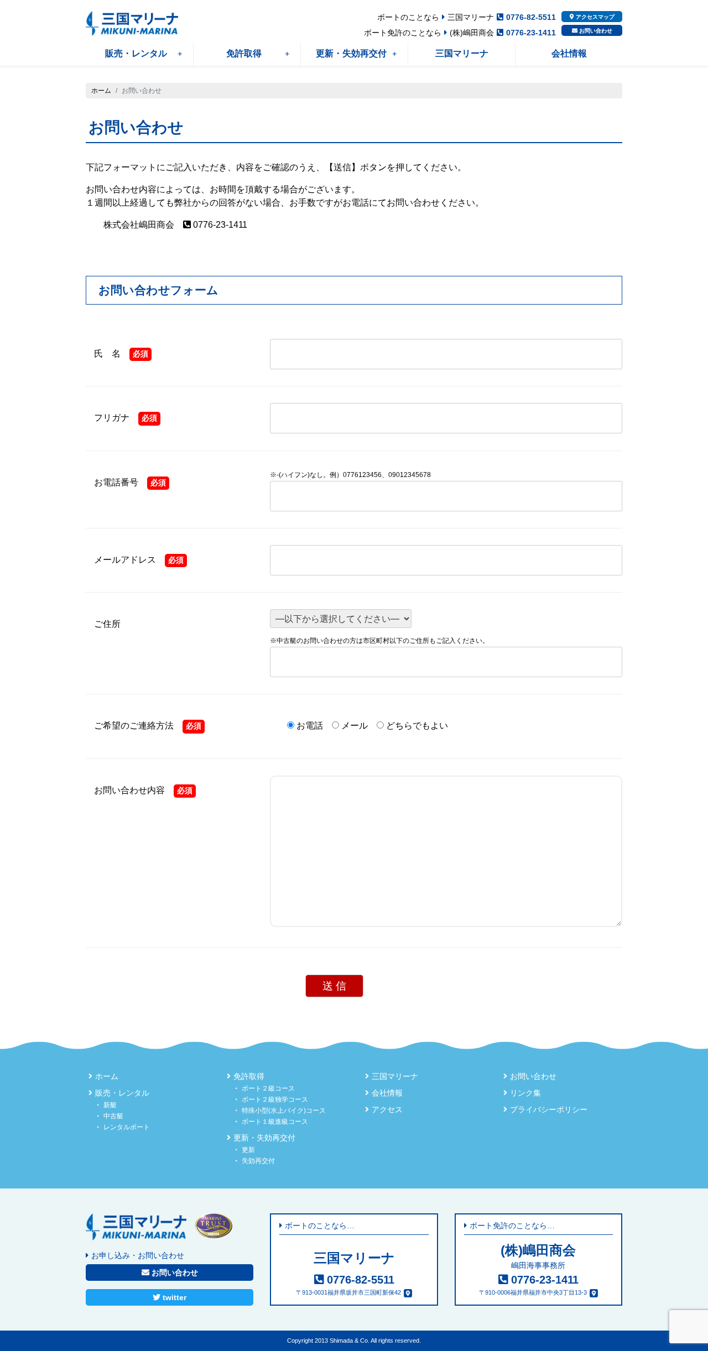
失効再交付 (258, 1161)
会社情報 (569, 53)
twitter (173, 1297)
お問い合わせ (594, 31)
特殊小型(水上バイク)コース (284, 1110)
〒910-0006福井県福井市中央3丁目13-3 (533, 1292)
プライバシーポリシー (548, 1109)
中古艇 (113, 1116)
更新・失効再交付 (351, 53)
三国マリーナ (461, 53)
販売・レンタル (136, 53)
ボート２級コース (268, 1088)
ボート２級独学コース (275, 1099)
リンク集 (525, 1092)
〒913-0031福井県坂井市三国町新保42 (348, 1292)
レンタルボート (126, 1127)
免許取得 (244, 53)
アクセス (387, 1109)
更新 (248, 1150)
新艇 (110, 1105)
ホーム (101, 91)
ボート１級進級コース (275, 1121)
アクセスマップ (594, 17)
